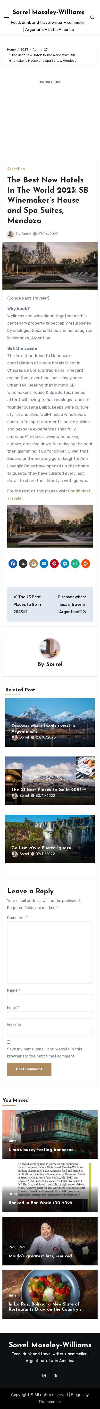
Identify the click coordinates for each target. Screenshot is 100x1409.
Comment (17, 917)
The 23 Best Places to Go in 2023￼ (48, 790)
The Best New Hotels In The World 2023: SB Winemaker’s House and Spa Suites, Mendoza (48, 201)
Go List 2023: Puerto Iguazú (41, 848)
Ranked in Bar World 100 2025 (40, 1203)
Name (13, 990)
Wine (12, 1141)
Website (14, 1025)
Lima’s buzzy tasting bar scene (41, 1150)
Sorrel (26, 234)
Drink (13, 1194)
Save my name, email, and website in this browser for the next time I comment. (44, 1052)
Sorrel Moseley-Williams (48, 12)
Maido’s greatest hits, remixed (40, 1256)
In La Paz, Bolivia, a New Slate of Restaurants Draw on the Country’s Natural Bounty (44, 1309)
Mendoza (38, 781)
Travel (53, 781)
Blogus (77, 1394)
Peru (12, 1247)
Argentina (16, 169)
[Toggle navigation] (6, 17)
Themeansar (49, 1402)
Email (13, 1007)
